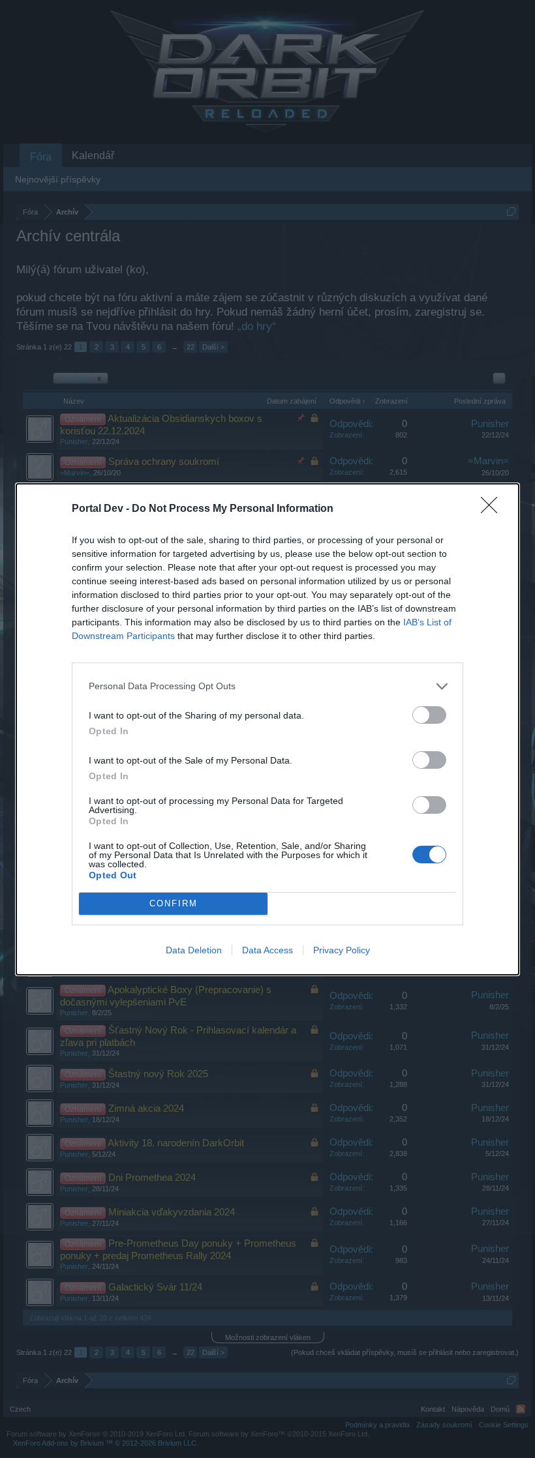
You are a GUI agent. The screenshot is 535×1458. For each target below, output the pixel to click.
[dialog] (267, 729)
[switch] (429, 715)
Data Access (267, 950)
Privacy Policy (341, 950)
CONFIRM (173, 903)
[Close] (493, 509)
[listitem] (267, 686)
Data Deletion (194, 950)
